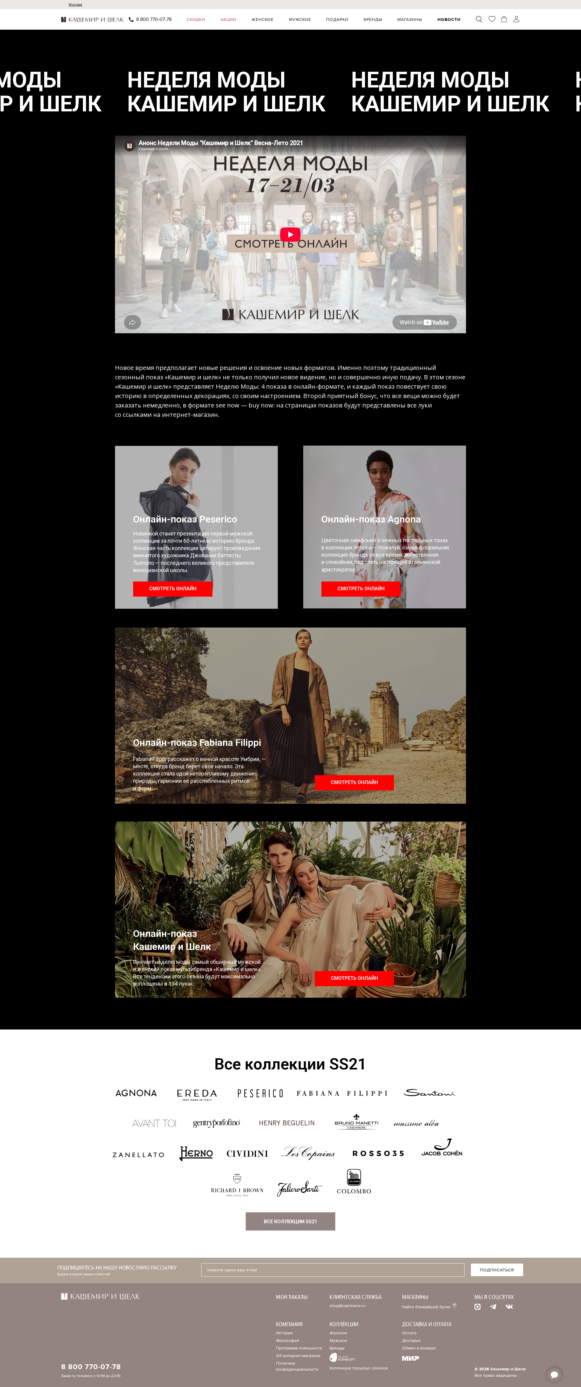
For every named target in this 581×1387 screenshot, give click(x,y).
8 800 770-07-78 (154, 19)
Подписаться (497, 1270)
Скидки (196, 19)
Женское (262, 19)
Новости (449, 19)
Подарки (337, 19)
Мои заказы (292, 1297)
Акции (228, 19)
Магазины (409, 19)
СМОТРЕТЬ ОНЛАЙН (172, 588)
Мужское (300, 19)
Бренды (373, 19)
